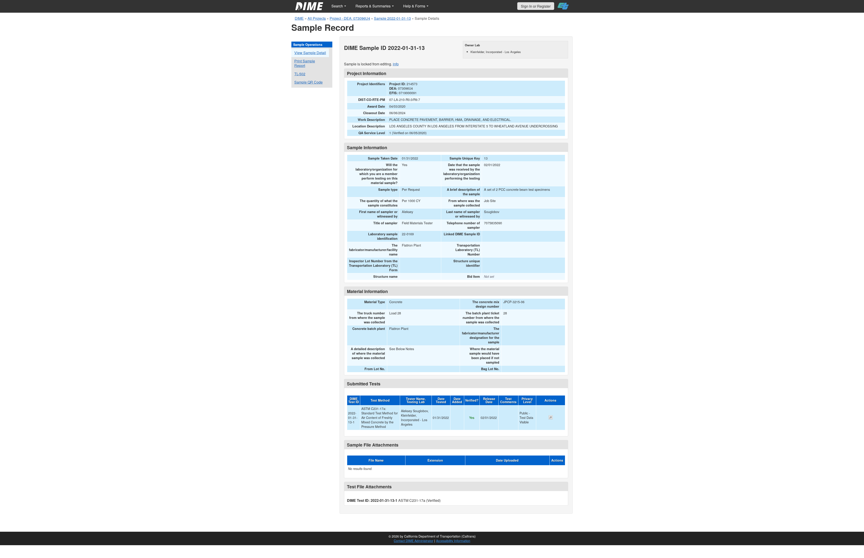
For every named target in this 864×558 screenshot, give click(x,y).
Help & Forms (414, 6)
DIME (299, 18)
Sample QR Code (308, 82)
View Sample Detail (310, 52)
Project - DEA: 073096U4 (350, 18)
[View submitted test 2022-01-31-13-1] (551, 418)
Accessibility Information (453, 540)
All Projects (317, 18)
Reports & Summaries (374, 6)
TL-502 (299, 73)
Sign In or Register (536, 6)
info (396, 64)
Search (337, 6)
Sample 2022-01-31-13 (392, 18)
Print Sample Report (304, 63)
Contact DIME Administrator (413, 540)
